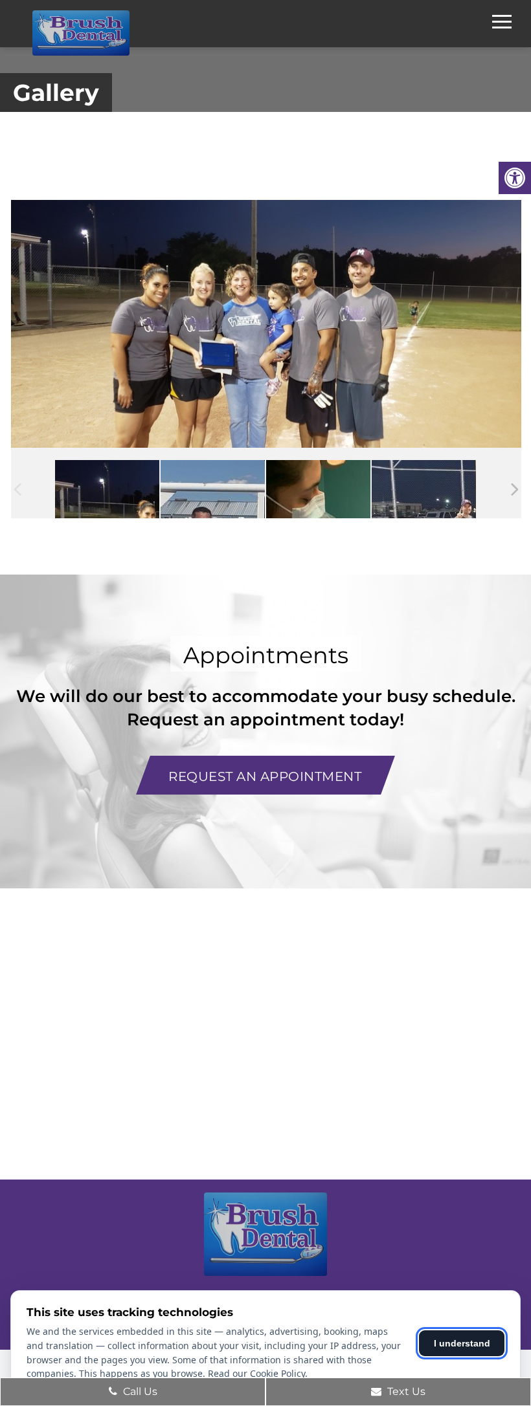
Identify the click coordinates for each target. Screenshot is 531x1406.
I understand (462, 1343)
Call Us (138, 1391)
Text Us (405, 1391)
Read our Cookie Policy (256, 1373)
